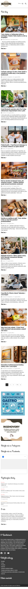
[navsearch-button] (25, 3)
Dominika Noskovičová (6, 186)
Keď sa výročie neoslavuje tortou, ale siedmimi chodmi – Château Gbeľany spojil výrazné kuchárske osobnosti (12, 182)
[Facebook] (2, 554)
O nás (2, 563)
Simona (3, 148)
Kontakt (3, 561)
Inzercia (3, 566)
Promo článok (4, 501)
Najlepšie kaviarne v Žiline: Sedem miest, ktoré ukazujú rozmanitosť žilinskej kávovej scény (13, 257)
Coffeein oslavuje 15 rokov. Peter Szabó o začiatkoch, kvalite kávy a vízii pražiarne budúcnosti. (14, 73)
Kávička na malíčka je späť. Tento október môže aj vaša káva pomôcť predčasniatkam (13, 219)
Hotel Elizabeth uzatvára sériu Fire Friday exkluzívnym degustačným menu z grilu (13, 110)
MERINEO (22, 585)
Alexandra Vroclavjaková (7, 77)
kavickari (4, 112)
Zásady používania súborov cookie (9, 570)
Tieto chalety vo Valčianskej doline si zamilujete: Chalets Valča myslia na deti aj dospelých (14, 35)
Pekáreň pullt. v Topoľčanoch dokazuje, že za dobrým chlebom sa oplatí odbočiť (14, 145)
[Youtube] (9, 554)
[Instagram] (5, 554)
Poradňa (3, 565)
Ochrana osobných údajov (7, 568)
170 (17, 384)
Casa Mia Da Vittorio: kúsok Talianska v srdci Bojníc (13, 293)
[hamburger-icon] (22, 3)
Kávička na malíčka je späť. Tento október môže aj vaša (12, 490)
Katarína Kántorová (6, 39)
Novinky (3, 482)
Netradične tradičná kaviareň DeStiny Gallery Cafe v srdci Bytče (12, 365)
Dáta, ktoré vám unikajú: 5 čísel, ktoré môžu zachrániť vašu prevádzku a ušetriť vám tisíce (13, 329)
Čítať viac (3, 48)
